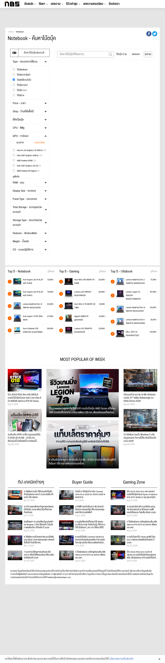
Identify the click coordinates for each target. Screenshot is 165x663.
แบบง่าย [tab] (20, 142)
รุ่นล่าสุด (148, 54)
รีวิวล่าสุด (72, 4)
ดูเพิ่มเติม (16, 177)
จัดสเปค (28, 4)
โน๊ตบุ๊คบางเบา (22, 85)
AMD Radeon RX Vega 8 (27, 170)
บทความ (55, 4)
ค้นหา (42, 4)
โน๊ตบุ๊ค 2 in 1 (21, 90)
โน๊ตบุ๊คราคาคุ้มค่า (23, 74)
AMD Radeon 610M (26, 160)
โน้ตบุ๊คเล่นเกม (22, 69)
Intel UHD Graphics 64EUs (29, 155)
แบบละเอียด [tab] (39, 142)
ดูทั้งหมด (51, 271)
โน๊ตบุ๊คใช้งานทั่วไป (23, 80)
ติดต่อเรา (114, 4)
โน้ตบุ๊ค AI (20, 95)
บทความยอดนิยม (93, 4)
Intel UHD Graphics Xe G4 (28, 165)
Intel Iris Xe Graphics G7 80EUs (31, 150)
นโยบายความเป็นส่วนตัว (122, 659)
